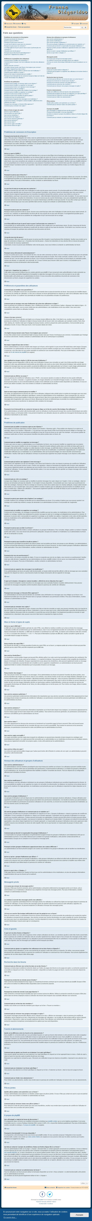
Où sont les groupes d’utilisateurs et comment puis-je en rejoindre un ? (66, 44)
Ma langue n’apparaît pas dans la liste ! (14, 69)
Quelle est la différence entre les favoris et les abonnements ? (63, 92)
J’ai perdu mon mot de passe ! (12, 51)
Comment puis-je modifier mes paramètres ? (16, 60)
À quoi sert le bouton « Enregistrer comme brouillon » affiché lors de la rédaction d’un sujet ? (23, 101)
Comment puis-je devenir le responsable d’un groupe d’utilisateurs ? (65, 46)
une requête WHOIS (10, 1152)
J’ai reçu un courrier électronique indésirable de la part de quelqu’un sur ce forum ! (67, 62)
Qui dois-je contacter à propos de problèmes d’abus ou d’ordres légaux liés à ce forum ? (67, 114)
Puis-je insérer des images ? (12, 117)
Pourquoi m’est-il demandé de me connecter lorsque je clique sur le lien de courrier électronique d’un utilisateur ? (24, 76)
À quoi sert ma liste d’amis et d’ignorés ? (58, 69)
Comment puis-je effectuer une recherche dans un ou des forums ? (65, 79)
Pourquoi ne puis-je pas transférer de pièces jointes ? (18, 95)
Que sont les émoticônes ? (11, 115)
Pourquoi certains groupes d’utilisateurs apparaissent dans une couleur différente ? (66, 48)
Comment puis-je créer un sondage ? (14, 88)
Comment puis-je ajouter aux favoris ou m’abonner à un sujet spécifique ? (67, 93)
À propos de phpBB (29, 1125)
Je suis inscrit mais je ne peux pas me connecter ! (18, 44)
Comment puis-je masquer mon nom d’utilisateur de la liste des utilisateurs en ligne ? (24, 62)
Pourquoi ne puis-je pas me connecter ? (15, 46)
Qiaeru (54, 1201)
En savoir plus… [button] (10, 1217)
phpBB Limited (52, 1121)
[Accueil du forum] (46, 12)
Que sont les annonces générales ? (14, 118)
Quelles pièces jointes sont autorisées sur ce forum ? (61, 103)
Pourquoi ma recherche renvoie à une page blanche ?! (61, 82)
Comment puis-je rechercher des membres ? (59, 84)
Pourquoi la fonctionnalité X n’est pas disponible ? (60, 112)
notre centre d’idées (34, 1137)
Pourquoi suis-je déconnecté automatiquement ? (17, 52)
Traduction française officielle (43, 1201)
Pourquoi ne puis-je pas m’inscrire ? (14, 42)
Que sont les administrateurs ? (55, 39)
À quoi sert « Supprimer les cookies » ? (15, 54)
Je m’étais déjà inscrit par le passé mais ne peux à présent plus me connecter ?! (22, 48)
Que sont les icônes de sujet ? (12, 125)
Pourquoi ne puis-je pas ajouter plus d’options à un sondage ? (21, 90)
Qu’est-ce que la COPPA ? (11, 40)
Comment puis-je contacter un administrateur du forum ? (62, 117)
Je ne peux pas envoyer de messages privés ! (59, 58)
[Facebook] (42, 1194)
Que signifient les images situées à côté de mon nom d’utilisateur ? (22, 70)
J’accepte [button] (79, 1215)
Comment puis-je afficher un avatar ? (14, 72)
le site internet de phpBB (18, 352)
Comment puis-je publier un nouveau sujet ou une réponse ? (20, 83)
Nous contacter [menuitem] (51, 1187)
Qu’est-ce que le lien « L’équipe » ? (56, 52)
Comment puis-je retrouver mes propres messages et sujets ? (64, 86)
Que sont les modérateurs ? (54, 40)
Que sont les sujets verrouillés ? (13, 123)
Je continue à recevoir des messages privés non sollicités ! (63, 60)
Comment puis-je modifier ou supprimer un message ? (19, 85)
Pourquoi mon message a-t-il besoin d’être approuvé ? (19, 104)
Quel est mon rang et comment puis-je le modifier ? (18, 74)
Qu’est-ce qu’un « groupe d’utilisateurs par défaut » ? (61, 51)
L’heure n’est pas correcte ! (11, 65)
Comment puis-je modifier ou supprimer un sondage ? (18, 92)
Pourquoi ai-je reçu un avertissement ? (14, 97)
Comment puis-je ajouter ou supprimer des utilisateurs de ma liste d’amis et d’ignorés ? (67, 72)
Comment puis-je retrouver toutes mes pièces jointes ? (62, 104)
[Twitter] (50, 1194)
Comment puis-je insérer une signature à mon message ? (19, 87)
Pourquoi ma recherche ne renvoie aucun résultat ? (61, 80)
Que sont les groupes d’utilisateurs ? (57, 42)
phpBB (41, 1199)
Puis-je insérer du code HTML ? (13, 113)
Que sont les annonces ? (11, 120)
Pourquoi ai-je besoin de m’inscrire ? (14, 39)
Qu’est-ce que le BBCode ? (11, 111)
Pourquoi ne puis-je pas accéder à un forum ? (16, 93)
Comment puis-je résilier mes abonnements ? (59, 97)
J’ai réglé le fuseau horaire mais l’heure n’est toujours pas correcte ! (22, 67)
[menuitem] (17, 23)
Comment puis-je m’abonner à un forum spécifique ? (61, 95)
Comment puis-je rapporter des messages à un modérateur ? (21, 99)
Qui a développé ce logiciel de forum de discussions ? (61, 110)
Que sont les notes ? (10, 122)
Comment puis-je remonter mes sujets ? (15, 105)
